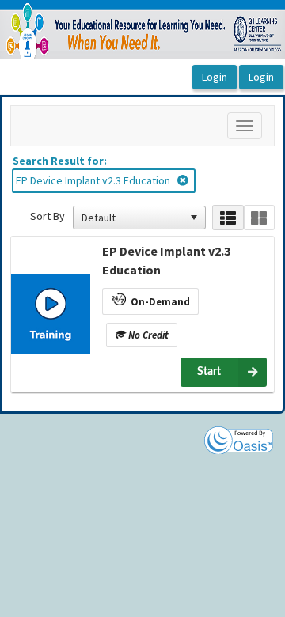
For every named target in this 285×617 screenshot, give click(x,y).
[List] (227, 218)
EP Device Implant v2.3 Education (166, 260)
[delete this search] (184, 180)
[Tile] (259, 218)
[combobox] (132, 217)
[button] (194, 217)
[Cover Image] (50, 314)
